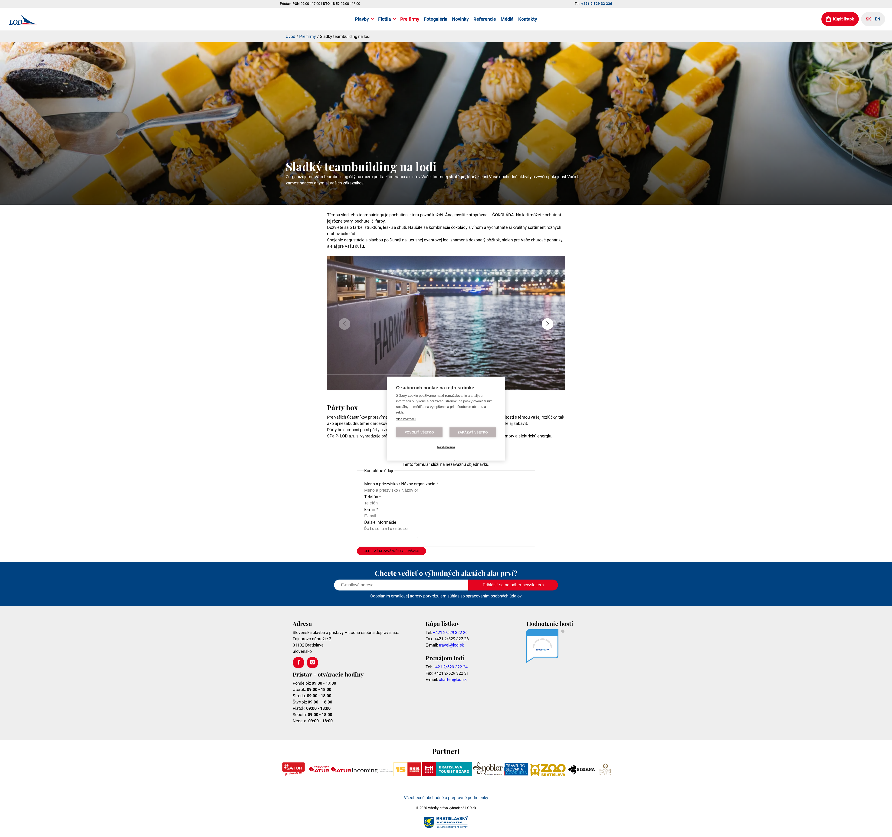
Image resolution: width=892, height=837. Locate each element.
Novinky (460, 19)
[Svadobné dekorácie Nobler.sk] (488, 774)
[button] (547, 324)
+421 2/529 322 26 (450, 632)
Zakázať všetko (473, 432)
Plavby (362, 19)
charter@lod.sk (453, 679)
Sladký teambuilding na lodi (345, 36)
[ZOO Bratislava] (548, 774)
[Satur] (293, 774)
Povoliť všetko (419, 432)
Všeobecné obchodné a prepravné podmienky (446, 797)
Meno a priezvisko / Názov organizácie (401, 483)
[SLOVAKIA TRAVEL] (516, 774)
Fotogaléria (435, 19)
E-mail (371, 509)
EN (877, 19)
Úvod (290, 36)
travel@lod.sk (451, 645)
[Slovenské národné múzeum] (605, 774)
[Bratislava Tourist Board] (447, 774)
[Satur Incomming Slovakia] (361, 774)
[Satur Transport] (318, 774)
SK (868, 19)
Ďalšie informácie (380, 522)
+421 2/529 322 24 (450, 666)
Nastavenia (446, 447)
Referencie (484, 19)
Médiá (507, 19)
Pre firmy (409, 19)
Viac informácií (406, 418)
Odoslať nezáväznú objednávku (391, 551)
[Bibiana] (582, 774)
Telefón (372, 496)
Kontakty (527, 19)
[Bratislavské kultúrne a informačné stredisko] (407, 774)
